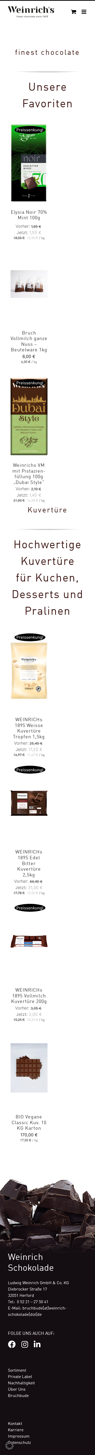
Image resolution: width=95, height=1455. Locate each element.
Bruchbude (18, 1396)
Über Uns (17, 1390)
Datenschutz (19, 1443)
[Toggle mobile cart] (73, 11)
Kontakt (15, 1424)
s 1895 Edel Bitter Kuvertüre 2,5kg (28, 863)
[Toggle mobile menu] (84, 11)
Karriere (15, 1430)
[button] (9, 1445)
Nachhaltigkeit (21, 1383)
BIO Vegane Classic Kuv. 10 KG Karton (29, 1123)
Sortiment (17, 1371)
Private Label (20, 1377)
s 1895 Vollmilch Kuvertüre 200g (29, 996)
